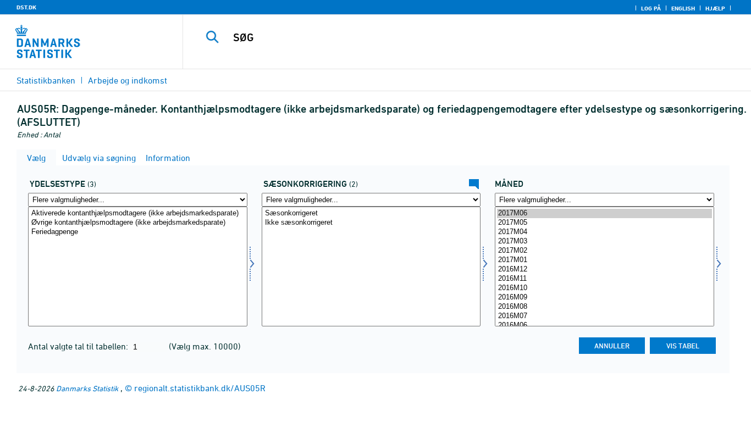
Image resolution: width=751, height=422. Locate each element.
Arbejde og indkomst (127, 80)
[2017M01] (604, 260)
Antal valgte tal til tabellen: (79, 346)
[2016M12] (604, 269)
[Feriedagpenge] (137, 232)
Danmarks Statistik (87, 388)
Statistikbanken (45, 80)
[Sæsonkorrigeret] (371, 213)
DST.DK (26, 7)
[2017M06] (604, 213)
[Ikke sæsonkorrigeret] (371, 222)
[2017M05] (604, 222)
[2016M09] (604, 297)
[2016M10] (604, 288)
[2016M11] (604, 279)
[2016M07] (604, 316)
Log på (651, 8)
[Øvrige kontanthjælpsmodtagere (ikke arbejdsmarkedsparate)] (137, 222)
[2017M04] (604, 232)
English (683, 8)
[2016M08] (604, 307)
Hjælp (715, 8)
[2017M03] (604, 241)
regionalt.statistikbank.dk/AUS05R (200, 388)
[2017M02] (604, 251)
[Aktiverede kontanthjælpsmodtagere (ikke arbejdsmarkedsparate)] (137, 213)
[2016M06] (604, 325)
